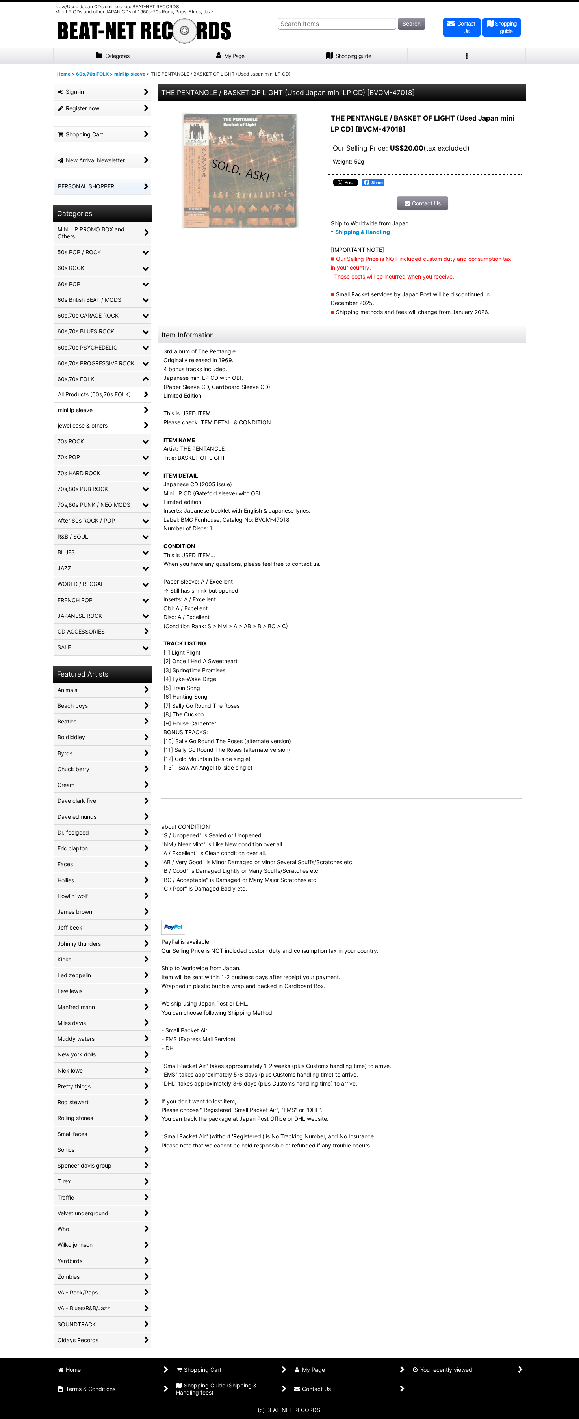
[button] (467, 56)
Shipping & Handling (362, 232)
